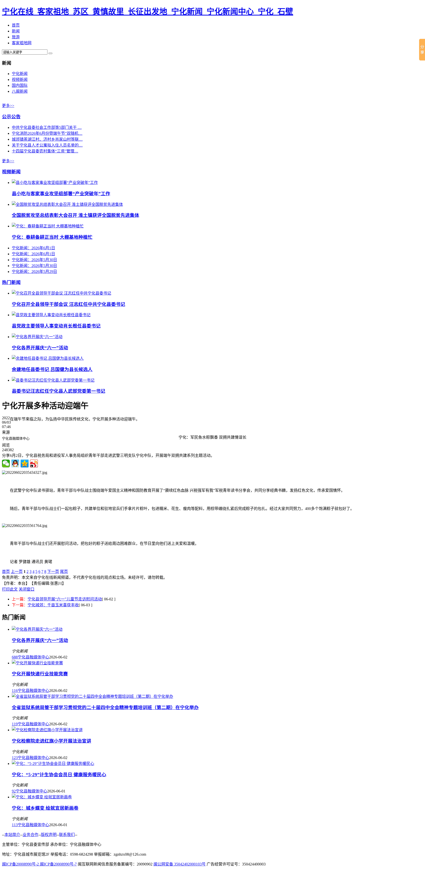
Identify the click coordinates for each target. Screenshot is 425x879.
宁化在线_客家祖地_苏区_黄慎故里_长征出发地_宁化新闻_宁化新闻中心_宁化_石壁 (147, 11)
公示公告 (11, 116)
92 (14, 791)
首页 (16, 25)
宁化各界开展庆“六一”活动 (40, 347)
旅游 (16, 37)
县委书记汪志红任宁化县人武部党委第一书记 (58, 391)
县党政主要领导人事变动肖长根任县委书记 (56, 325)
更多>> (8, 106)
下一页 (53, 571)
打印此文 (10, 589)
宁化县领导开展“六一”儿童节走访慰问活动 (65, 599)
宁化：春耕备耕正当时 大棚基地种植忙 (52, 237)
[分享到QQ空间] (25, 463)
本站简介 (12, 835)
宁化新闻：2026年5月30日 (34, 260)
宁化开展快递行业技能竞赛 (40, 673)
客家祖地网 (21, 43)
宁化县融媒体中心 (33, 657)
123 (15, 758)
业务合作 (30, 835)
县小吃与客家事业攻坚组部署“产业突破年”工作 (61, 193)
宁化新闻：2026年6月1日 (33, 248)
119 (15, 724)
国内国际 (20, 85)
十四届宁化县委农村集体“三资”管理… (45, 151)
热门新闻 (11, 282)
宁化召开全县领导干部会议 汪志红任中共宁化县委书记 (68, 304)
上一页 (17, 571)
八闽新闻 (20, 91)
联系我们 (67, 835)
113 (15, 825)
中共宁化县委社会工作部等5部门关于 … (47, 127)
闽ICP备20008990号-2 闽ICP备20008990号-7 (39, 864)
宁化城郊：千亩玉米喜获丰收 (53, 605)
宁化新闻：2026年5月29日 (34, 271)
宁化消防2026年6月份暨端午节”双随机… (47, 133)
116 (15, 690)
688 (15, 657)
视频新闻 (20, 79)
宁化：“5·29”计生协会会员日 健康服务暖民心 (59, 774)
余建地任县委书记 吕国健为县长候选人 (52, 369)
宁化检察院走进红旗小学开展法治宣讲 (51, 741)
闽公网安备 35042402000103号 (179, 864)
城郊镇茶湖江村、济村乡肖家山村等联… (47, 139)
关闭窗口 (26, 589)
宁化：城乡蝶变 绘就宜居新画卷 (45, 808)
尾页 (64, 571)
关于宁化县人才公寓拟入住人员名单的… (47, 145)
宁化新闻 (20, 74)
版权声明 (49, 835)
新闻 (16, 31)
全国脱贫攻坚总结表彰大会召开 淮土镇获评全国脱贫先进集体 (75, 215)
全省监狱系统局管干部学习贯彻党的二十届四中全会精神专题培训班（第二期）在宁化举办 (105, 707)
